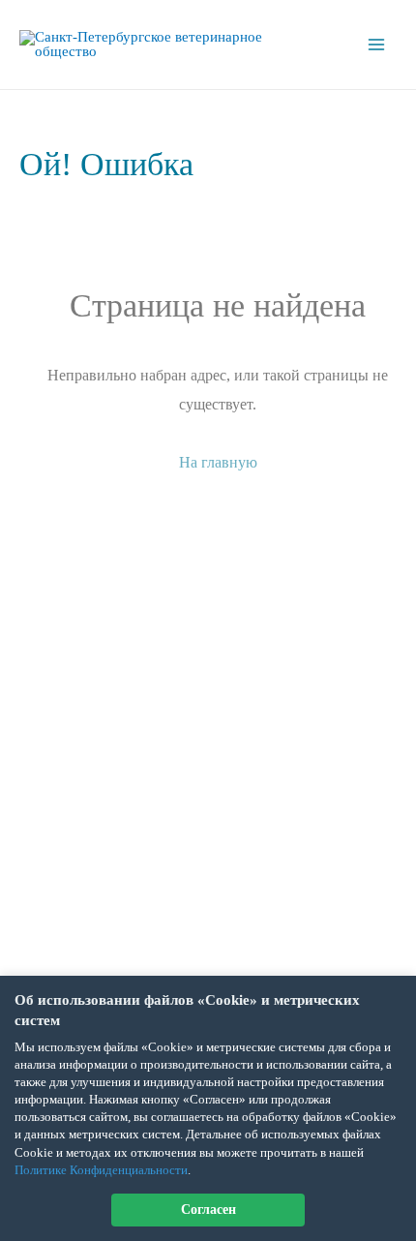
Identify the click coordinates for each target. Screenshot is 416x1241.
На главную (218, 462)
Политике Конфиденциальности (101, 1170)
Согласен (208, 1209)
